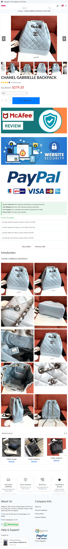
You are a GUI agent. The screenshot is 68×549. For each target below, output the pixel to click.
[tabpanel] (11, 452)
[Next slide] (66, 433)
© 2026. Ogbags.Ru (40, 541)
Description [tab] (26, 247)
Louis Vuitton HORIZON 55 (17, 542)
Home (21, 11)
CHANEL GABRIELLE (34, 459)
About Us (38, 506)
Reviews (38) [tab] (40, 247)
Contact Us (4, 535)
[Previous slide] (64, 433)
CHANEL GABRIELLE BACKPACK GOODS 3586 (37, 11)
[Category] (66, 6)
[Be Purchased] (5, 542)
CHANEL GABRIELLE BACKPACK (14, 259)
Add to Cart (27, 100)
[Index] (57, 6)
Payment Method (40, 517)
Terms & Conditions (41, 510)
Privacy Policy (39, 513)
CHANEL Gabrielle (11, 459)
